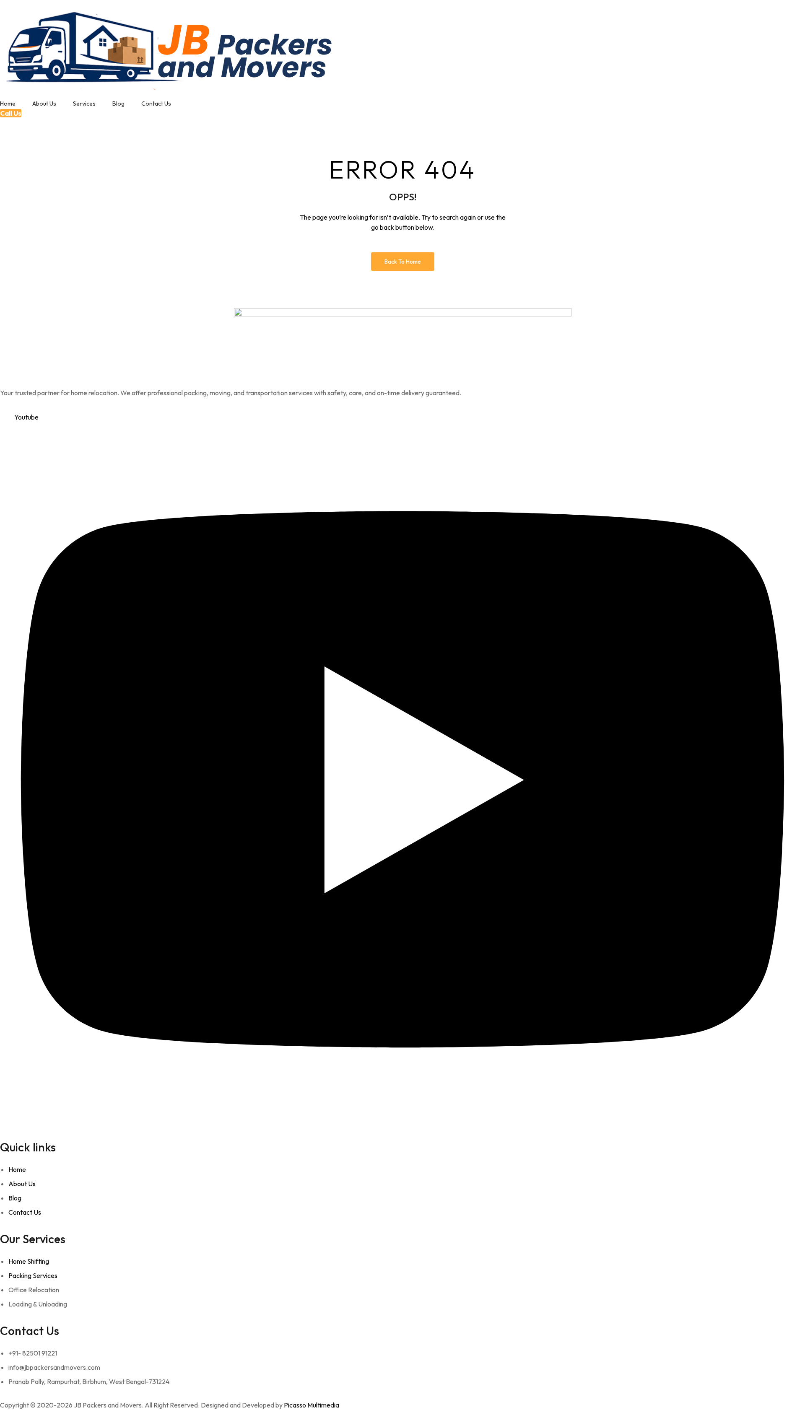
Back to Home (402, 261)
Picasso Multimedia (311, 1405)
